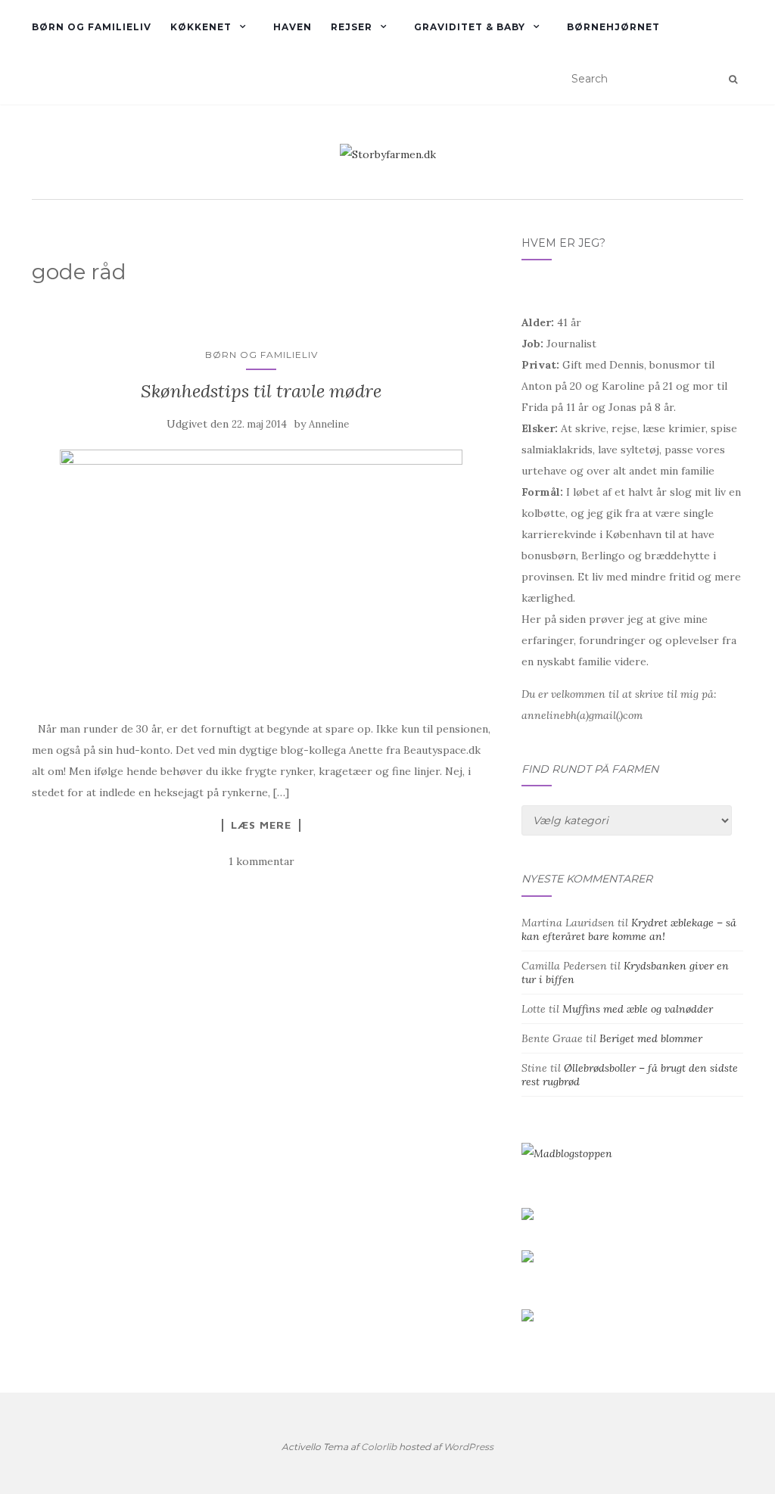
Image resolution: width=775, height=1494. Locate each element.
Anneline (329, 424)
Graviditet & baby (469, 27)
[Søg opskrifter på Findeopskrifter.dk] (566, 1152)
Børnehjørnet (613, 27)
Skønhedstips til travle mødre (261, 391)
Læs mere (261, 825)
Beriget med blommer (650, 1038)
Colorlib (379, 1446)
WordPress (468, 1446)
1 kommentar (261, 861)
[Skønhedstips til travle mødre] (261, 576)
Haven (292, 27)
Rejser (351, 27)
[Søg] (733, 79)
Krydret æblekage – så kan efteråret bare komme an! (628, 929)
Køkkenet (201, 27)
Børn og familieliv (91, 27)
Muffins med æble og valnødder (637, 1009)
